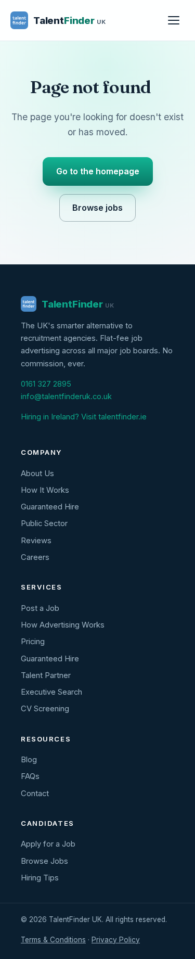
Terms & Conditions (53, 940)
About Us (37, 473)
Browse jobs (97, 207)
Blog (29, 759)
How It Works (45, 490)
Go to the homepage (97, 171)
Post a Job (40, 608)
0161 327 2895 (46, 384)
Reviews (36, 540)
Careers (35, 557)
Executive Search (51, 692)
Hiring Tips (40, 878)
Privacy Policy (116, 940)
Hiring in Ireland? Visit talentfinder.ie (84, 416)
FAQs (30, 776)
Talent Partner (46, 675)
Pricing (33, 641)
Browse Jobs (44, 861)
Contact (35, 793)
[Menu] (174, 20)
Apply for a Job (48, 844)
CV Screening (45, 708)
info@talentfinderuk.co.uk (66, 396)
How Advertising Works (63, 625)
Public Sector (44, 523)
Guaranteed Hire (50, 507)
